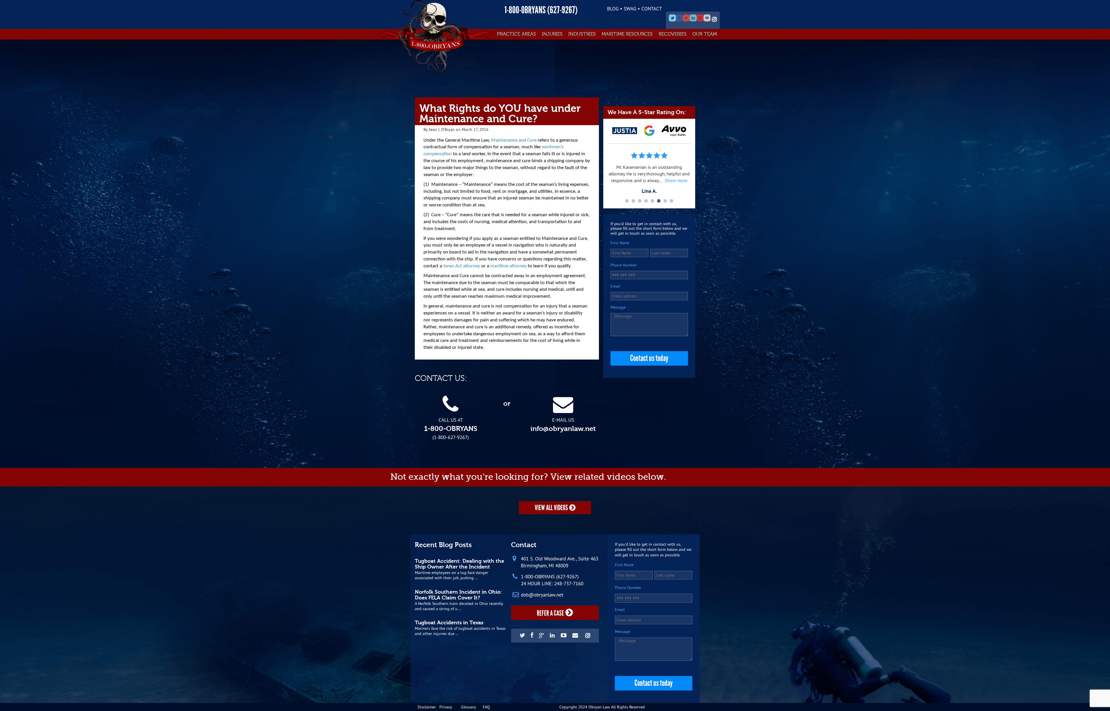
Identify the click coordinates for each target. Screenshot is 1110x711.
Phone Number (623, 265)
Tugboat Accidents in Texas (449, 622)
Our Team (704, 34)
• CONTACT (650, 8)
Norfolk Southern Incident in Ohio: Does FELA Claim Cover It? (458, 595)
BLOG (613, 8)
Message (618, 307)
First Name (619, 242)
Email (615, 286)
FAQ (486, 707)
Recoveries (672, 34)
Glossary (468, 707)
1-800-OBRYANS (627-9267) (541, 10)
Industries (582, 34)
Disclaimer (427, 707)
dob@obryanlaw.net (542, 595)
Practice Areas (516, 34)
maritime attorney (508, 266)
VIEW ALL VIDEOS (552, 507)
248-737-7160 (568, 583)
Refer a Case (550, 613)
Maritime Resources (627, 34)
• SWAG (628, 8)
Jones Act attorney (461, 266)
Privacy (445, 707)
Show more (676, 180)
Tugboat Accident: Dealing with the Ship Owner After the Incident (459, 564)
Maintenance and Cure (513, 140)
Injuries (552, 34)
